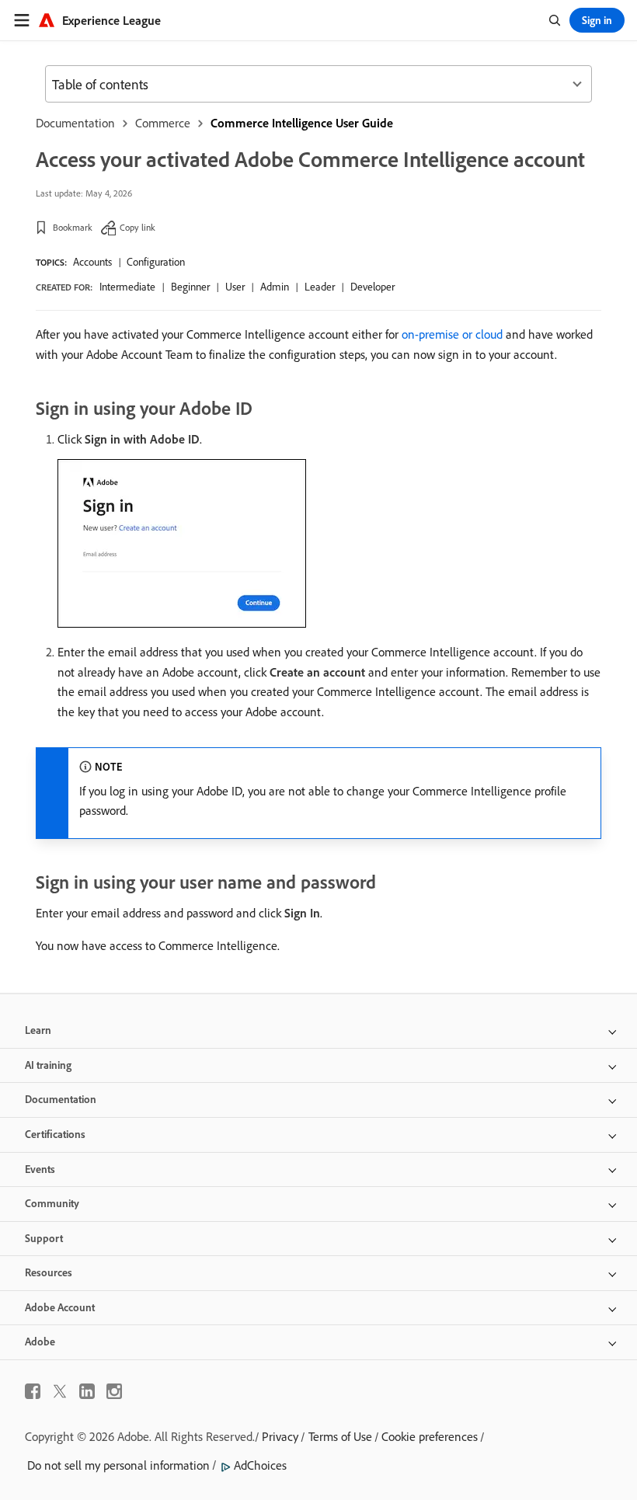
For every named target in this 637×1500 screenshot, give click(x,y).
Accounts (92, 262)
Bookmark (72, 227)
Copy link (137, 227)
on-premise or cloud (452, 334)
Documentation (75, 123)
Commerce (162, 123)
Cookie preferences (429, 1436)
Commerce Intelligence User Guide (302, 123)
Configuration (156, 262)
